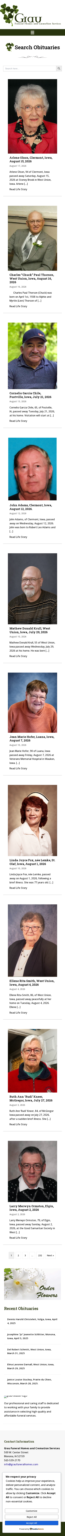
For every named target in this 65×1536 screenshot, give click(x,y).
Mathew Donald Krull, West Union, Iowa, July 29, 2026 (29, 630)
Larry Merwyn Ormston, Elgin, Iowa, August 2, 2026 (31, 1208)
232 (40, 1255)
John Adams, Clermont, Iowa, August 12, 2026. (30, 507)
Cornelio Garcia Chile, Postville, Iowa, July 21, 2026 (30, 395)
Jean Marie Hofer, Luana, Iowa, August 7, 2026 (31, 738)
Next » (50, 1255)
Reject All (32, 1516)
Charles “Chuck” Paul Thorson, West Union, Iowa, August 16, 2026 (31, 278)
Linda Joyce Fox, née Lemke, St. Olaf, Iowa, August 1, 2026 (32, 862)
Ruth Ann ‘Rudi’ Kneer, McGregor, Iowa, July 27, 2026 (31, 1098)
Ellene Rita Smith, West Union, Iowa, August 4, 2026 (31, 982)
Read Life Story (18, 189)
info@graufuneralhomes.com (21, 1464)
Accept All (31, 1522)
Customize (31, 1510)
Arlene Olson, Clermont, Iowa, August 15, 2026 (30, 159)
